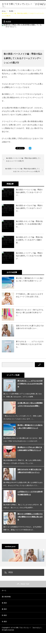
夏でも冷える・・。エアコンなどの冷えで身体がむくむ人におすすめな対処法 (30, 383)
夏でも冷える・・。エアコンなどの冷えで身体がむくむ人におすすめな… (29, 344)
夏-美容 (4, 609)
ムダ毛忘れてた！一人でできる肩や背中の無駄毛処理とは (30, 493)
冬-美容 (4, 621)
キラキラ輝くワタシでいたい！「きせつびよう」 (24, 5)
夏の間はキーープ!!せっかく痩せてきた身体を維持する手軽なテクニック (30, 448)
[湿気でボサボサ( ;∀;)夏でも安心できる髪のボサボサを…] (34, 555)
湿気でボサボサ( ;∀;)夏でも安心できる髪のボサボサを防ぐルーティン (29, 471)
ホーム (4, 590)
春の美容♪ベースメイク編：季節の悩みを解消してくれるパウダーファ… (29, 192)
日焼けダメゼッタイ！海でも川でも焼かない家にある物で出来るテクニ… (29, 312)
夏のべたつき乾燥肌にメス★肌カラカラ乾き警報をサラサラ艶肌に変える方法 (30, 517)
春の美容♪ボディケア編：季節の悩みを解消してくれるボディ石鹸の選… (29, 240)
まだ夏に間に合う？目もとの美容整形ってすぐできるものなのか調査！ (30, 404)
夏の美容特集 (6, 597)
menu (41, 4)
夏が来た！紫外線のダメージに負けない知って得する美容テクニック (29, 279)
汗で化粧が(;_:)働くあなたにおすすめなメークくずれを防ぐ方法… (29, 295)
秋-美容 (4, 615)
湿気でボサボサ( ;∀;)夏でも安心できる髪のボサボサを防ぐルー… (30, 327)
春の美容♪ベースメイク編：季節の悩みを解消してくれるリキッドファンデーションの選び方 (22, 170)
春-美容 (11, 11)
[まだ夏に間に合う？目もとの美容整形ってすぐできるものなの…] (12, 555)
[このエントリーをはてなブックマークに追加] (30, 149)
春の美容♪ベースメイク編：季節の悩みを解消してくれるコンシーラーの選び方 (23, 159)
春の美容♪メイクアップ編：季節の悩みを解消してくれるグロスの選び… (29, 255)
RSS (11, 572)
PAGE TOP (25, 584)
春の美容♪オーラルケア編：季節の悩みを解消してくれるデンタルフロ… (29, 208)
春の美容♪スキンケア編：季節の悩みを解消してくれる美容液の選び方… (29, 224)
